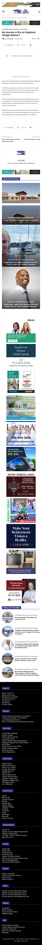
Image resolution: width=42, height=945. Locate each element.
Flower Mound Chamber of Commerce (16, 716)
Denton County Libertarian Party (14, 893)
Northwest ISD (7, 854)
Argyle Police (7, 763)
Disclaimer (6, 703)
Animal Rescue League (10, 925)
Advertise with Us (8, 699)
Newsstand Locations (10, 697)
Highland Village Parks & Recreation (15, 743)
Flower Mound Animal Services (13, 927)
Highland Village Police (10, 780)
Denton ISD (6, 851)
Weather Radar (7, 914)
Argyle (4, 796)
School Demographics (10, 860)
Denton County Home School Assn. (15, 858)
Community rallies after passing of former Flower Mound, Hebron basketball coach (21, 305)
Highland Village (8, 807)
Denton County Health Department (15, 832)
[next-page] (6, 312)
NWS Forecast (7, 910)
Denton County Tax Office (11, 746)
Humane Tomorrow (9, 929)
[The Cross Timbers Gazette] (21, 11)
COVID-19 (5, 830)
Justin (4, 812)
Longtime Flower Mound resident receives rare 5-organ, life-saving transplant (21, 263)
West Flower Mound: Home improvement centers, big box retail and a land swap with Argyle (27, 673)
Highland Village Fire (9, 778)
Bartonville (6, 798)
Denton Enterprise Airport (11, 875)
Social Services (7, 750)
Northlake (5, 814)
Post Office (6, 744)
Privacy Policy (7, 704)
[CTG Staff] (3, 39)
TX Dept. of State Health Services (14, 835)
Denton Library (7, 735)
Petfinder (5, 933)
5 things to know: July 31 (32, 139)
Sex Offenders (7, 784)
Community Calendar (10, 733)
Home (3, 18)
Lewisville (5, 811)
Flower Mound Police (9, 777)
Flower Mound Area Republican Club (15, 896)
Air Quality (6, 908)
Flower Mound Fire (9, 775)
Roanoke (5, 816)
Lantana (5, 809)
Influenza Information (10, 833)
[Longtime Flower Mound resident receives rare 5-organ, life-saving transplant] (21, 246)
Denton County (7, 818)
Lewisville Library (8, 739)
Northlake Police (8, 782)
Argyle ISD (6, 849)
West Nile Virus (7, 837)
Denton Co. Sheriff (9, 767)
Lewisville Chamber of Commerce (14, 718)
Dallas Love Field (8, 873)
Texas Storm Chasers (10, 912)
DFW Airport (6, 877)
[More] (30, 45)
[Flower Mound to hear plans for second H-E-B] (21, 204)
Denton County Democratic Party (14, 891)
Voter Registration (8, 752)
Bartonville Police (8, 765)
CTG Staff (10, 38)
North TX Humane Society (11, 931)
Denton (4, 801)
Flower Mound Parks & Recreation (14, 741)
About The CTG (7, 693)
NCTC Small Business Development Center (18, 722)
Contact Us (6, 701)
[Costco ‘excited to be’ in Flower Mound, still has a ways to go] (7, 658)
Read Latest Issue (8, 695)
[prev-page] (3, 312)
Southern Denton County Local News (17, 18)
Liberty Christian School (11, 856)
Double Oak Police (9, 769)
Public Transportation (10, 748)
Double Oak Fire (8, 771)
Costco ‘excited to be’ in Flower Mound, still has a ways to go (26, 659)
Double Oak (6, 803)
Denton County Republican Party (14, 894)
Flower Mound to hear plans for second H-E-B (21, 221)
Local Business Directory (11, 720)
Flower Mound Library (10, 737)
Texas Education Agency (11, 862)
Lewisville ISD (7, 853)
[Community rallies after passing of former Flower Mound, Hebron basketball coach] (21, 288)
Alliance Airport (7, 879)
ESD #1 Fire (6, 773)
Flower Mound (7, 805)
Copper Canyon (8, 799)
